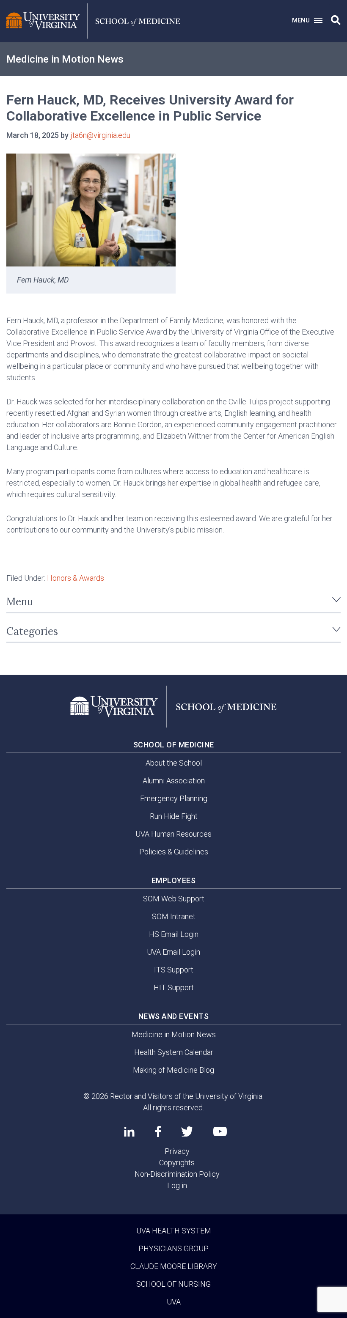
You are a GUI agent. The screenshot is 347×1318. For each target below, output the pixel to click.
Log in (177, 1185)
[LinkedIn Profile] (129, 1131)
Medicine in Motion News (65, 59)
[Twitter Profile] (187, 1131)
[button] (336, 20)
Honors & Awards (75, 578)
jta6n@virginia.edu (100, 135)
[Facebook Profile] (158, 1131)
